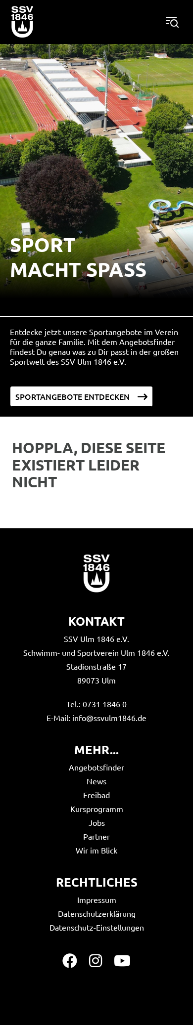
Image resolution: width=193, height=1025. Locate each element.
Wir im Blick (96, 850)
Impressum (96, 899)
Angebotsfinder (96, 767)
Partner (96, 836)
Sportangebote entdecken (72, 396)
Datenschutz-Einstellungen (96, 927)
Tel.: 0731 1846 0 (96, 704)
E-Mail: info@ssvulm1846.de (96, 718)
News (96, 781)
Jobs (97, 822)
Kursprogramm (96, 808)
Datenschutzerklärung (97, 913)
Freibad (96, 795)
